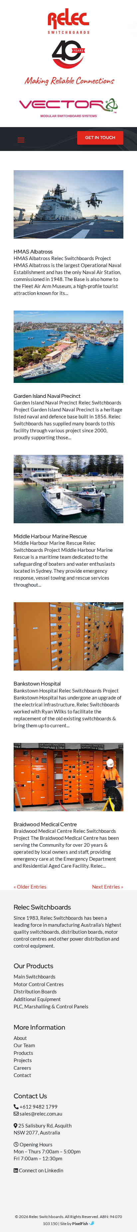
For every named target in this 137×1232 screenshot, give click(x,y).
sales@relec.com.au (41, 1114)
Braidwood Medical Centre (45, 824)
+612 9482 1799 (39, 1107)
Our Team (24, 1045)
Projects (23, 1060)
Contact (22, 1075)
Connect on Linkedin (40, 1170)
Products (23, 1053)
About (20, 1038)
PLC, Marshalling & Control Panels (51, 1006)
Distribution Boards (35, 991)
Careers (22, 1068)
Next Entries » (107, 887)
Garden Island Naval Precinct (47, 396)
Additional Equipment (37, 999)
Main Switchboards (35, 976)
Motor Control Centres (39, 984)
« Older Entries (30, 887)
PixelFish (80, 1223)
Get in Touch (100, 137)
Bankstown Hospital (37, 683)
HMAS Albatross (33, 251)
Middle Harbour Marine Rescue (50, 536)
